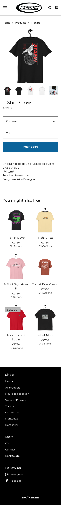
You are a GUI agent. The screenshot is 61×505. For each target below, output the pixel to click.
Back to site (12, 455)
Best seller (11, 424)
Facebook (16, 480)
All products (12, 387)
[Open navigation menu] (5, 8)
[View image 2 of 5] (19, 90)
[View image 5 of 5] (53, 90)
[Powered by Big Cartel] (30, 497)
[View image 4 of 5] (42, 90)
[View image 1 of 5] (7, 90)
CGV (7, 443)
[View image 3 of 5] (30, 90)
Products (20, 22)
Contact (10, 449)
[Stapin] (28, 8)
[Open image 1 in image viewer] (30, 56)
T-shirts (35, 22)
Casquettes (12, 412)
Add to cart (30, 146)
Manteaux (11, 418)
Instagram (16, 474)
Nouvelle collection (17, 393)
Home (6, 22)
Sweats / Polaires (15, 400)
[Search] (50, 8)
